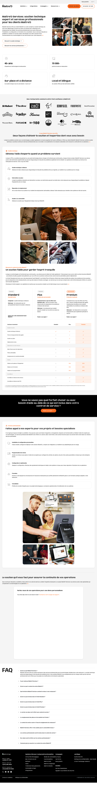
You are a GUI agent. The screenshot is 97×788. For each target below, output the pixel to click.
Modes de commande (50, 757)
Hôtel (26, 763)
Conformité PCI (78, 757)
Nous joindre (85, 1)
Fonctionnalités (48, 759)
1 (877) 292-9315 (7, 764)
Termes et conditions (7, 777)
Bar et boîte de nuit (30, 759)
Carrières (58, 759)
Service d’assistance (61, 768)
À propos (58, 757)
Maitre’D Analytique (49, 763)
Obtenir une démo (74, 6)
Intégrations (33, 6)
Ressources (54, 6)
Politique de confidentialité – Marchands (85, 759)
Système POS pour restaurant (34, 754)
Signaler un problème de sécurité (65, 770)
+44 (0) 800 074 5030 (8, 769)
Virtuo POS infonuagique (32, 757)
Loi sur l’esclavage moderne (82, 761)
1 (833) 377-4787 (7, 760)
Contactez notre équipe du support (49, 594)
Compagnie (43, 6)
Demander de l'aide (88, 6)
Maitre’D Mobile (48, 766)
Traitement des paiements (32, 766)
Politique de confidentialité (21, 777)
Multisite (27, 761)
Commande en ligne (30, 768)
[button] (11, 291)
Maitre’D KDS (47, 761)
